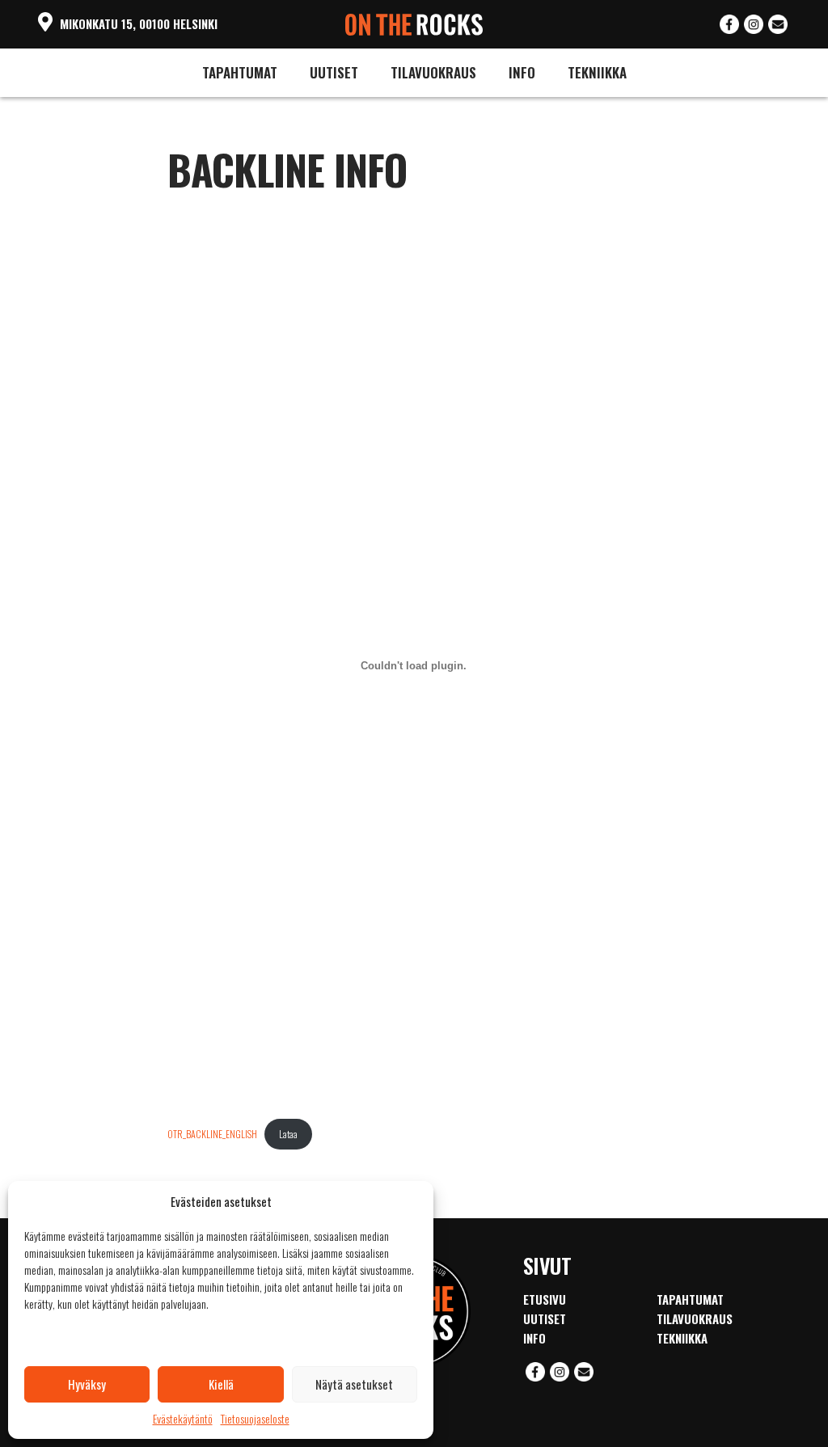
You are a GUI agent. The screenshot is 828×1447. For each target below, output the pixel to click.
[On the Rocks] (414, 21)
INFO (522, 72)
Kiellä (221, 1384)
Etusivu (544, 1299)
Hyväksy (87, 1384)
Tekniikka (597, 72)
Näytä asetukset (354, 1384)
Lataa (288, 1134)
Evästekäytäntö (183, 1419)
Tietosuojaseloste (255, 1419)
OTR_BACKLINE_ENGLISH (212, 1134)
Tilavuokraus (433, 72)
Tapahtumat (239, 72)
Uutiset (334, 72)
